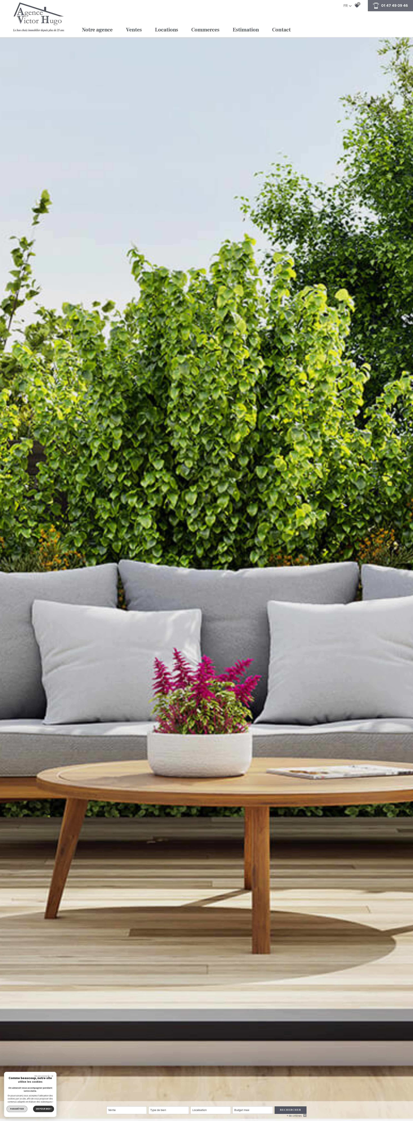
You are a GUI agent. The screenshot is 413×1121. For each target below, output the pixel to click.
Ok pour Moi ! (43, 1108)
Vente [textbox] (112, 1110)
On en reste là (42, 1075)
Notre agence (97, 29)
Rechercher (290, 1110)
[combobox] (127, 1110)
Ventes (134, 29)
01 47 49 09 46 (394, 5)
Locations (166, 29)
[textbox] (168, 1110)
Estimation (246, 29)
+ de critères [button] (296, 1115)
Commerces (205, 29)
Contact (281, 29)
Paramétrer (17, 1108)
